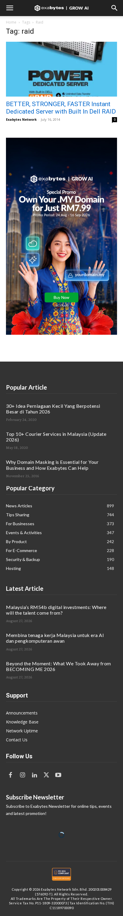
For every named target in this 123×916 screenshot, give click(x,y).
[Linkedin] (34, 775)
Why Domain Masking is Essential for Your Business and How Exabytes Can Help (52, 464)
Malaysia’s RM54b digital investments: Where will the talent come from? (56, 610)
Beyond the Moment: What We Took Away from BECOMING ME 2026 (58, 666)
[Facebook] (10, 775)
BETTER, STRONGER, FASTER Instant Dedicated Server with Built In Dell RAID (61, 107)
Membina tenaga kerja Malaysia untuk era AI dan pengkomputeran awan (55, 638)
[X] (46, 775)
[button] (9, 8)
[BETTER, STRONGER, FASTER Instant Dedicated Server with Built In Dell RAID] (61, 69)
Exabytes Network (21, 119)
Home (11, 22)
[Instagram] (22, 775)
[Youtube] (58, 775)
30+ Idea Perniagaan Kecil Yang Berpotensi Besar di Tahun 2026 (53, 408)
